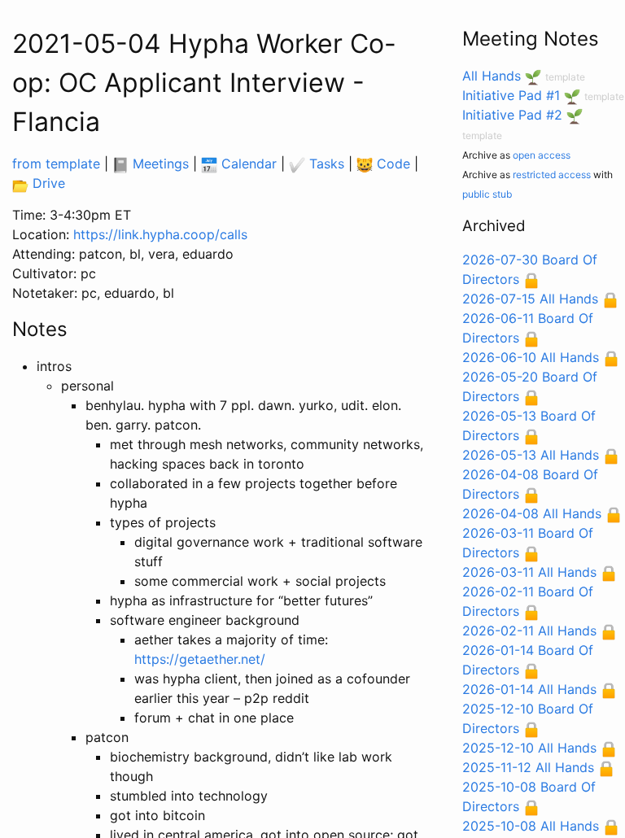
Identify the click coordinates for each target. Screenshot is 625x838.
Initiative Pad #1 (511, 95)
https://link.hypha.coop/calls (160, 234)
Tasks (324, 163)
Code (391, 163)
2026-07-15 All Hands (530, 298)
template (565, 77)
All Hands (491, 76)
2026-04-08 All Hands (531, 513)
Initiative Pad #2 (512, 115)
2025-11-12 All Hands (528, 767)
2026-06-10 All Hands (530, 357)
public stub (487, 194)
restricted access (552, 174)
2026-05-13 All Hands (530, 455)
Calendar (247, 163)
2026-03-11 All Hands (529, 572)
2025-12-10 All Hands (529, 748)
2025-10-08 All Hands (530, 826)
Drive (46, 183)
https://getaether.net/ (199, 659)
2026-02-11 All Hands (529, 630)
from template (56, 163)
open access (541, 155)
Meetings (159, 163)
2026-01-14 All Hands (529, 689)
